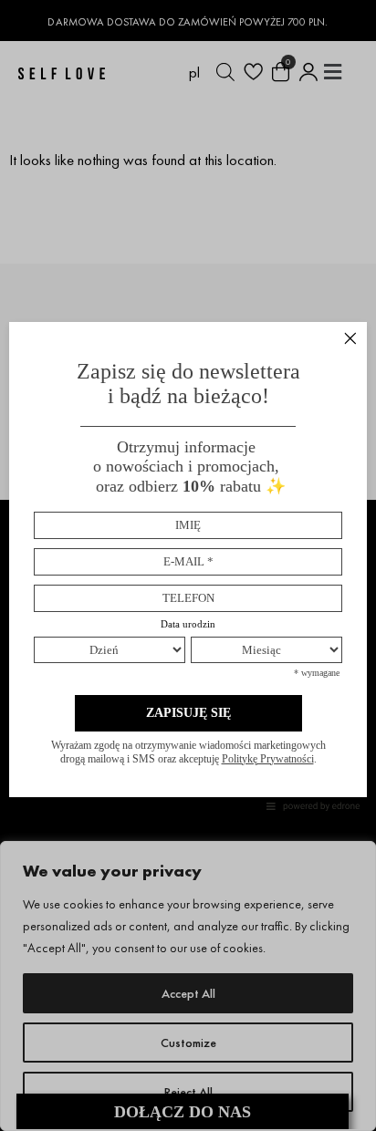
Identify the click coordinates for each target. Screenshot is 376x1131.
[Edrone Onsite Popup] (188, 565)
